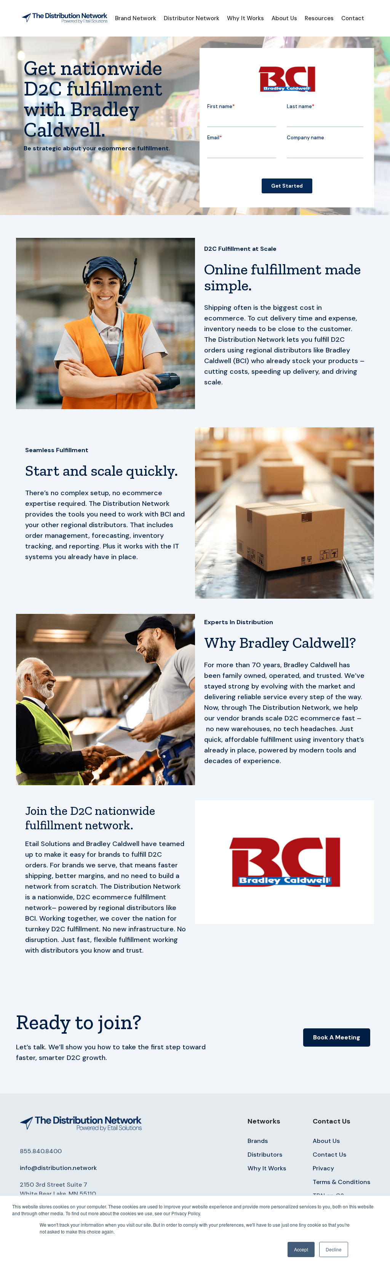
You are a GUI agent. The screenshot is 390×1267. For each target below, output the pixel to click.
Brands (258, 1141)
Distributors (265, 1155)
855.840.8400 (41, 1151)
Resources (319, 18)
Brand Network (135, 18)
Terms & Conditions (341, 1182)
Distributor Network (191, 18)
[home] (64, 18)
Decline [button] (334, 1249)
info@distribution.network (58, 1168)
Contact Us (329, 1155)
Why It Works (245, 18)
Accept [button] (301, 1249)
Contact (352, 18)
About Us (284, 18)
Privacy (323, 1168)
